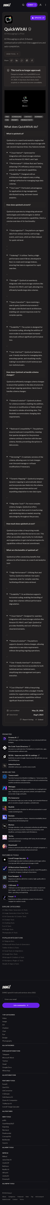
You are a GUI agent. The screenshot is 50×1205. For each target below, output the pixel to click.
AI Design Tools (7, 929)
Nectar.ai (5, 1130)
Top (32, 1196)
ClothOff (5, 1163)
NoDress (5, 1166)
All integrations (9, 1075)
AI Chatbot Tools (8, 920)
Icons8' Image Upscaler (10, 1107)
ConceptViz (6, 1136)
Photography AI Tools (10, 933)
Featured (20, 1196)
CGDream (6, 1094)
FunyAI (4, 1084)
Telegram (5, 1054)
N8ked (4, 1156)
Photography (7, 1041)
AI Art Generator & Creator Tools (14, 916)
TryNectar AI (7, 1103)
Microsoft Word (8, 1058)
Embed (40, 719)
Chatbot (28, 117)
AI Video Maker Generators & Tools (15, 910)
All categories (8, 1045)
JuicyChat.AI (7, 1160)
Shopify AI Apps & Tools (10, 964)
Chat (4, 1031)
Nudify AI (5, 1169)
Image (4, 1021)
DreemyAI (6, 1179)
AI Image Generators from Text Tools (15, 913)
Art (3, 1025)
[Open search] (23, 5)
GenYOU (5, 1087)
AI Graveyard (39, 1196)
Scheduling (16, 117)
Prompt (15, 120)
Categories (11, 1196)
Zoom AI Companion (9, 1100)
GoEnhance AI (7, 1097)
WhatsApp (6, 1071)
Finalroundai (6, 1133)
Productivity (26, 120)
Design (4, 1038)
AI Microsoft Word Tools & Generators (16, 944)
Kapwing (5, 1127)
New (27, 1196)
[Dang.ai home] (6, 4)
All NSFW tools (8, 1183)
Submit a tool (6, 1199)
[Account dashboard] (40, 5)
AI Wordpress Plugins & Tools (12, 961)
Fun (6, 120)
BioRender (6, 1140)
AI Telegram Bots (8, 941)
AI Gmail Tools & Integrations (12, 951)
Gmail (4, 1064)
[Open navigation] (45, 5)
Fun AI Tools (6, 926)
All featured (7, 1111)
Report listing (28, 719)
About (4, 1196)
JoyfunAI (5, 1176)
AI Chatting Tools (8, 923)
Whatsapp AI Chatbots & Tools (13, 957)
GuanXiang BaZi (8, 1123)
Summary (38, 117)
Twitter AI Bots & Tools (10, 948)
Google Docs (7, 1067)
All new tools (7, 1147)
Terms (22, 1199)
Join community (19, 1005)
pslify (4, 1120)
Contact (15, 1199)
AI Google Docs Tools (10, 954)
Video (4, 1018)
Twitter (5, 1061)
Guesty (5, 1143)
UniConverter (7, 1091)
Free (7, 117)
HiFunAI (5, 1173)
